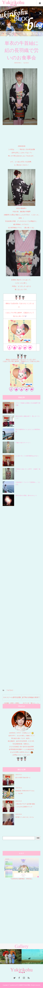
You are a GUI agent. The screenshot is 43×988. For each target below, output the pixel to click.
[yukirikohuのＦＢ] (9, 348)
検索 (38, 838)
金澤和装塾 (12, 749)
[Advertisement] (21, 596)
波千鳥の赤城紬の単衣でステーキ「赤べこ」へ (31, 698)
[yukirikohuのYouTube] (19, 348)
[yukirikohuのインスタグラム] (14, 348)
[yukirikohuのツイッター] (25, 348)
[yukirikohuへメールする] (30, 348)
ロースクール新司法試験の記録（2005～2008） (12, 698)
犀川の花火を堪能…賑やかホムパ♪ (26, 495)
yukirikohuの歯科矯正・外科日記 (21, 879)
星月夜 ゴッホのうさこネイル (24, 817)
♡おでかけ (25, 62)
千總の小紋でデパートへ (23, 442)
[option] (11, 956)
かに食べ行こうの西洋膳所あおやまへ (27, 456)
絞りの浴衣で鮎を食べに (23, 777)
